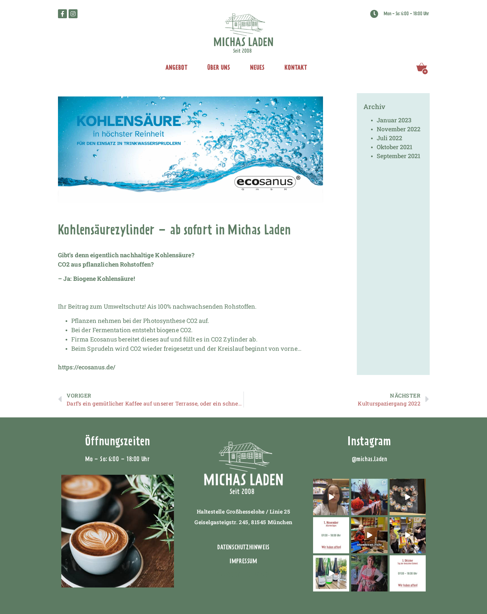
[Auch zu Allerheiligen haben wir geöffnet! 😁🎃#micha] (331, 535)
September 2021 (398, 156)
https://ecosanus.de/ (86, 367)
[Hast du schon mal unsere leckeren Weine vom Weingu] (331, 573)
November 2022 (398, 129)
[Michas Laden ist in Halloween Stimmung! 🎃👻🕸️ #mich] (369, 497)
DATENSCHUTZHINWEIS (243, 547)
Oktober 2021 (394, 147)
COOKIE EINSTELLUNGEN (243, 575)
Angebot (177, 67)
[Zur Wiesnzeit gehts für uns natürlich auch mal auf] (369, 573)
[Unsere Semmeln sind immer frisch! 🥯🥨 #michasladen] (369, 535)
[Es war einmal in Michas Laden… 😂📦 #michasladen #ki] (408, 535)
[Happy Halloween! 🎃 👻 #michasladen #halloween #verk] (331, 497)
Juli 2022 (389, 138)
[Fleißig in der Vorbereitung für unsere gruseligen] (408, 497)
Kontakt (296, 67)
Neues (257, 67)
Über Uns (218, 67)
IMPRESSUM (243, 561)
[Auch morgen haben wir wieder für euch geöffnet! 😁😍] (408, 573)
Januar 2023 (394, 120)
